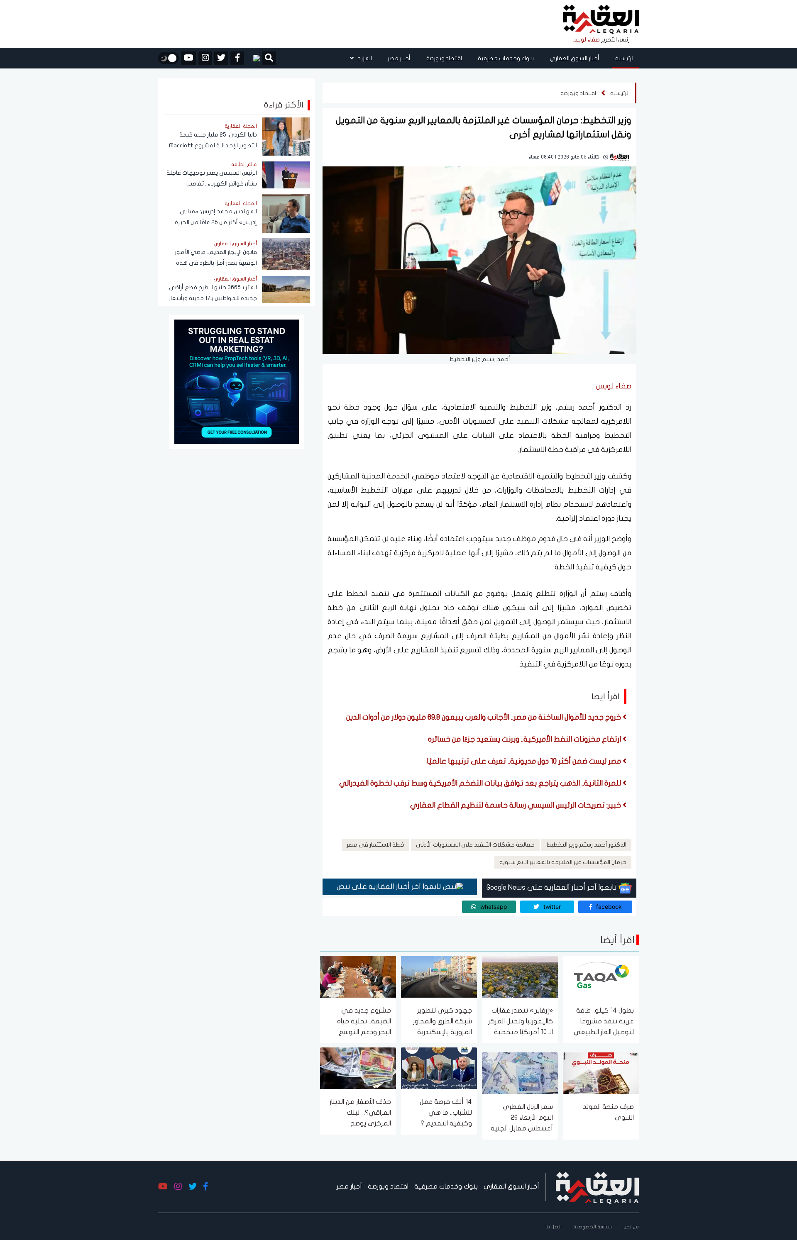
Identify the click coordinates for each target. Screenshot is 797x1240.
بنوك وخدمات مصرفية (506, 58)
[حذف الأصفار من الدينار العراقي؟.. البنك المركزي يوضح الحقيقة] (358, 1067)
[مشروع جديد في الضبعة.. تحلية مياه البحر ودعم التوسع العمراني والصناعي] (358, 976)
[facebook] (237, 58)
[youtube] (188, 58)
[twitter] (221, 58)
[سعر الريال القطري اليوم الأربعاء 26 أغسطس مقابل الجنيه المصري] (520, 1072)
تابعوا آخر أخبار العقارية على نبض (390, 887)
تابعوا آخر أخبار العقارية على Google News (553, 887)
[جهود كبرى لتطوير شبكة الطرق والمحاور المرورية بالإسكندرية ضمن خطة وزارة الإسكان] (439, 976)
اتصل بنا (553, 1226)
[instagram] (205, 58)
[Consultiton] (236, 381)
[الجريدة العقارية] (601, 19)
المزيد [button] (364, 58)
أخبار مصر (399, 58)
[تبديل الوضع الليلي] (168, 58)
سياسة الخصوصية (592, 1226)
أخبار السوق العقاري (574, 58)
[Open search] (269, 58)
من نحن (631, 1226)
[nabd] (253, 58)
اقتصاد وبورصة (444, 58)
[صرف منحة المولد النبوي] (601, 1072)
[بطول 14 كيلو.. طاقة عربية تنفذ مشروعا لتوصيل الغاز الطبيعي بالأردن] (601, 976)
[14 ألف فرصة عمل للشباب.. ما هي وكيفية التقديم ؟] (439, 1067)
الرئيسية (625, 58)
